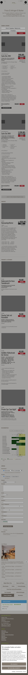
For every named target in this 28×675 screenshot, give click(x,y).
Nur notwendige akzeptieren (14, 668)
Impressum (24, 671)
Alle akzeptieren (14, 664)
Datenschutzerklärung (19, 671)
